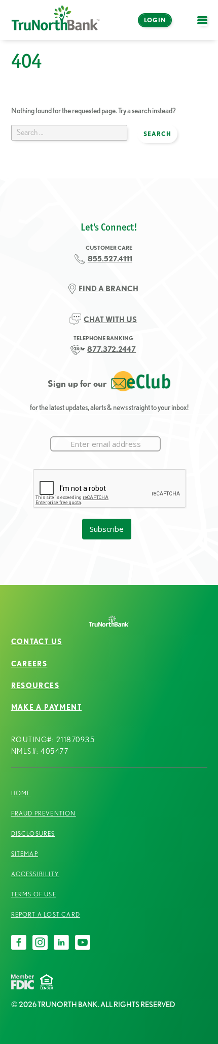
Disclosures (33, 833)
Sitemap (24, 853)
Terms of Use (33, 894)
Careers (29, 664)
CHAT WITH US (110, 319)
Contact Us (36, 642)
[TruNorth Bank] (55, 20)
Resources (35, 686)
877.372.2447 (111, 349)
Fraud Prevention (43, 813)
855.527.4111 (110, 258)
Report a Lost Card (46, 914)
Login (155, 20)
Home (21, 793)
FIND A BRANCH (108, 288)
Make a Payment (46, 707)
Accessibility (35, 874)
